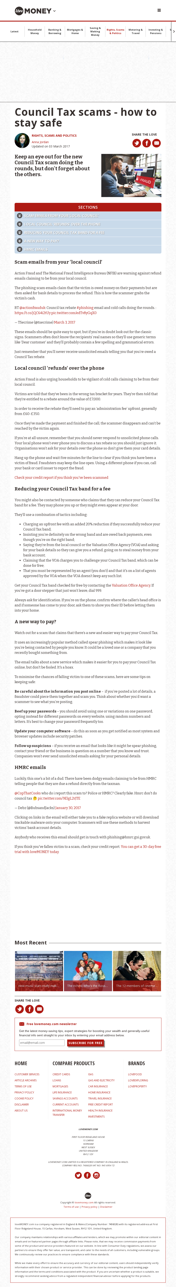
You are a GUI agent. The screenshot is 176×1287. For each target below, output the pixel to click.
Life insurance (62, 1092)
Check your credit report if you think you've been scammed (61, 478)
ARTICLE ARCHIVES (25, 1080)
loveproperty (137, 1086)
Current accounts (66, 1104)
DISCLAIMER (22, 1104)
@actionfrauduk (32, 308)
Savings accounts (65, 1098)
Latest (14, 31)
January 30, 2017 (68, 808)
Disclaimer (106, 1206)
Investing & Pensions (156, 31)
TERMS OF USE (23, 1086)
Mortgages (60, 1086)
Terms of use (71, 1206)
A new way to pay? (41, 241)
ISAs (90, 1074)
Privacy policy (89, 1206)
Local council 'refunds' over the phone (62, 224)
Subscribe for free (85, 1043)
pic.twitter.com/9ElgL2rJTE (59, 798)
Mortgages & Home (75, 31)
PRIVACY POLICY (24, 1092)
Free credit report (100, 1104)
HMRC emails (36, 249)
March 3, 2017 (64, 322)
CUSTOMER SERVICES (27, 1074)
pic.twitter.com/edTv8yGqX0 (74, 313)
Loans (57, 1080)
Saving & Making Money (95, 31)
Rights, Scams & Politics (115, 31)
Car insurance (98, 1086)
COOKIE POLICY (24, 1098)
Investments (96, 1116)
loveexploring (138, 1080)
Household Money (35, 31)
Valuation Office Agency (131, 585)
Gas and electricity (101, 1080)
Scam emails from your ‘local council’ (61, 216)
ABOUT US (21, 1110)
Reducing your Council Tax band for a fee (64, 233)
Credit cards (61, 1074)
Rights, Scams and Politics (54, 135)
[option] (39, 971)
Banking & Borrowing (54, 31)
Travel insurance (100, 1098)
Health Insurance (100, 1110)
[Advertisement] (88, 72)
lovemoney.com (84, 1202)
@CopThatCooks (28, 793)
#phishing (85, 308)
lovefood (135, 1074)
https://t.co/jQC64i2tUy (33, 313)
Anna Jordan (40, 142)
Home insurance (99, 1092)
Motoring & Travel (136, 31)
